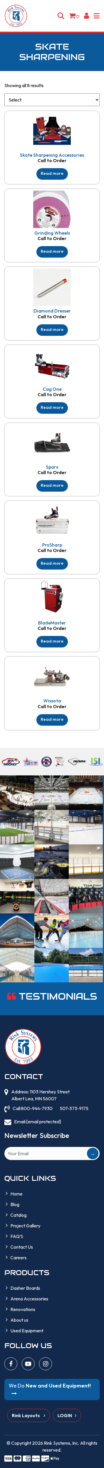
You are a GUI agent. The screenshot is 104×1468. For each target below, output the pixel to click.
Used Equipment (26, 1330)
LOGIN (64, 1415)
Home (16, 1194)
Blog (14, 1204)
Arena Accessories (29, 1299)
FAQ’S (16, 1236)
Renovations (22, 1309)
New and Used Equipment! (50, 1385)
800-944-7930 (37, 1108)
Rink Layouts (26, 1415)
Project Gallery (25, 1226)
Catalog (18, 1215)
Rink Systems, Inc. (61, 1443)
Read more (52, 173)
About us (19, 1320)
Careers (18, 1257)
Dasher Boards (25, 1288)
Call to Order (52, 160)
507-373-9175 (74, 1108)
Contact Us (21, 1247)
